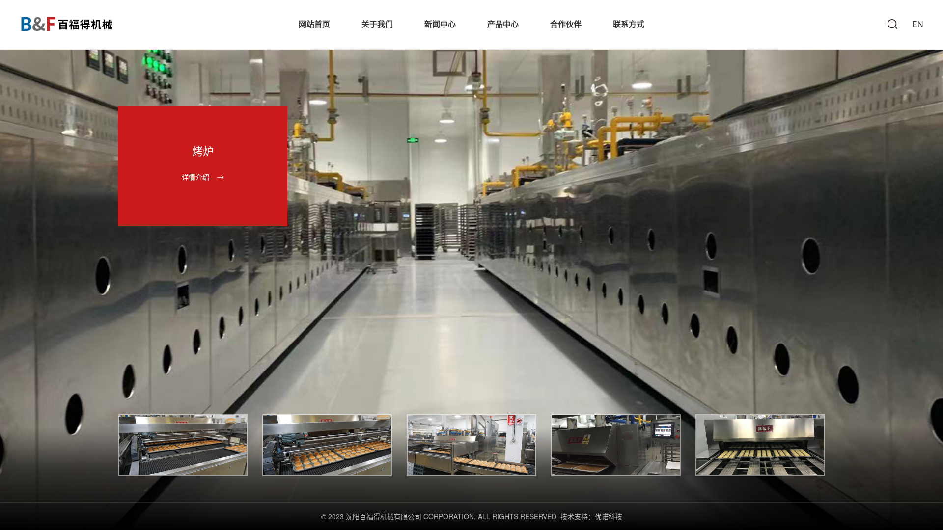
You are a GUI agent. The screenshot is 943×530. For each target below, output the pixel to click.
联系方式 (628, 23)
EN (917, 23)
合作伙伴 (566, 23)
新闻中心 (440, 23)
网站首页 (314, 23)
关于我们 (377, 23)
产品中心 (503, 23)
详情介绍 (195, 177)
